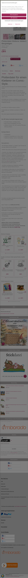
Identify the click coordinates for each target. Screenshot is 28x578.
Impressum (10, 24)
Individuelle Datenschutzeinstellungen (14, 20)
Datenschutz (17, 24)
